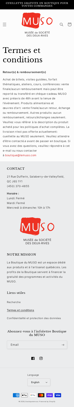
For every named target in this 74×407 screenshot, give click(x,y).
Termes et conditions (20, 310)
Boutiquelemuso (32, 401)
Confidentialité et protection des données (34, 318)
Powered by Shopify (47, 401)
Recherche (14, 302)
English (35, 382)
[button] (4, 24)
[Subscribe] (63, 345)
